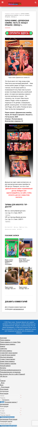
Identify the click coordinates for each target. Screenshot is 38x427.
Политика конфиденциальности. (10, 370)
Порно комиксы (15, 13)
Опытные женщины (6, 357)
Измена (2, 346)
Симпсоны (3, 348)
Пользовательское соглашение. (10, 372)
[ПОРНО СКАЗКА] (19, 3)
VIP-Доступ (3, 376)
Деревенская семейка (10, 229)
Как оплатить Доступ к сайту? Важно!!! (12, 374)
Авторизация (4, 404)
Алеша (16, 227)
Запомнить (5, 400)
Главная (7, 13)
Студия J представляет (7, 359)
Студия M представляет (8, 355)
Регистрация (4, 393)
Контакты (3, 368)
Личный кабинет (5, 365)
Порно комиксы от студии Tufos (10, 342)
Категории (3, 338)
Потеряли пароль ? (11, 402)
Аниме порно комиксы (7, 361)
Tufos (26, 227)
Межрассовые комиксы (7, 344)
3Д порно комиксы (6, 350)
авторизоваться (18, 309)
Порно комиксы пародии (8, 363)
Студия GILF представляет (8, 353)
